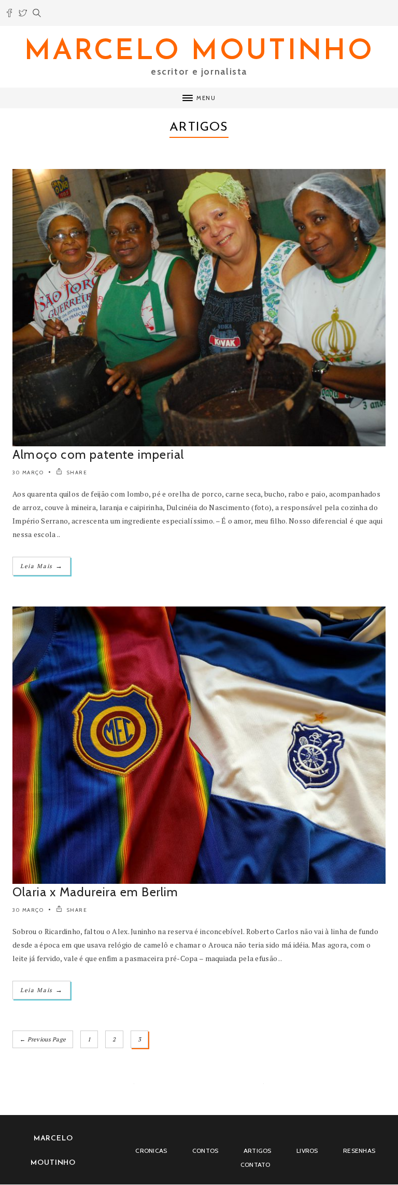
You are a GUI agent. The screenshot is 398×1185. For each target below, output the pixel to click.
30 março (28, 472)
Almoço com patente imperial (98, 454)
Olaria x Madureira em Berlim (95, 891)
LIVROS (307, 1150)
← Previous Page (43, 1039)
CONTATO (255, 1164)
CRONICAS (151, 1150)
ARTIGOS (258, 1150)
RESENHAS (359, 1150)
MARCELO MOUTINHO (199, 52)
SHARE (76, 472)
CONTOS (205, 1150)
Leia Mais (41, 566)
